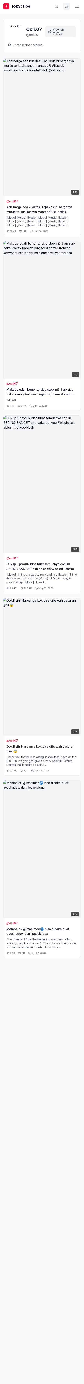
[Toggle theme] (66, 6)
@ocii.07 (12, 201)
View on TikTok (58, 31)
